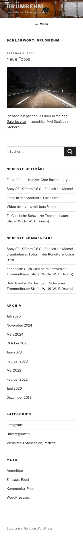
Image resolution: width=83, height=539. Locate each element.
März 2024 (15, 334)
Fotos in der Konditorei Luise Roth (33, 198)
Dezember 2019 (19, 398)
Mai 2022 (14, 370)
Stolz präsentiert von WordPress (29, 528)
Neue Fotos (18, 59)
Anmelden (15, 471)
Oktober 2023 (18, 343)
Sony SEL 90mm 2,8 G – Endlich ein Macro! (40, 189)
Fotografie (15, 425)
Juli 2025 (14, 316)
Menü (44, 24)
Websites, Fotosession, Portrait (31, 443)
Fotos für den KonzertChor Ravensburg (37, 180)
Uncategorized (18, 434)
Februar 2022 (17, 379)
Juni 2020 (14, 389)
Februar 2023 (17, 361)
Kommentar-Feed (20, 489)
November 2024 (19, 325)
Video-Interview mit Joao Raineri (32, 207)
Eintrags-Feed (18, 480)
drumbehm (25, 6)
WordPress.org (18, 498)
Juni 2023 (14, 352)
